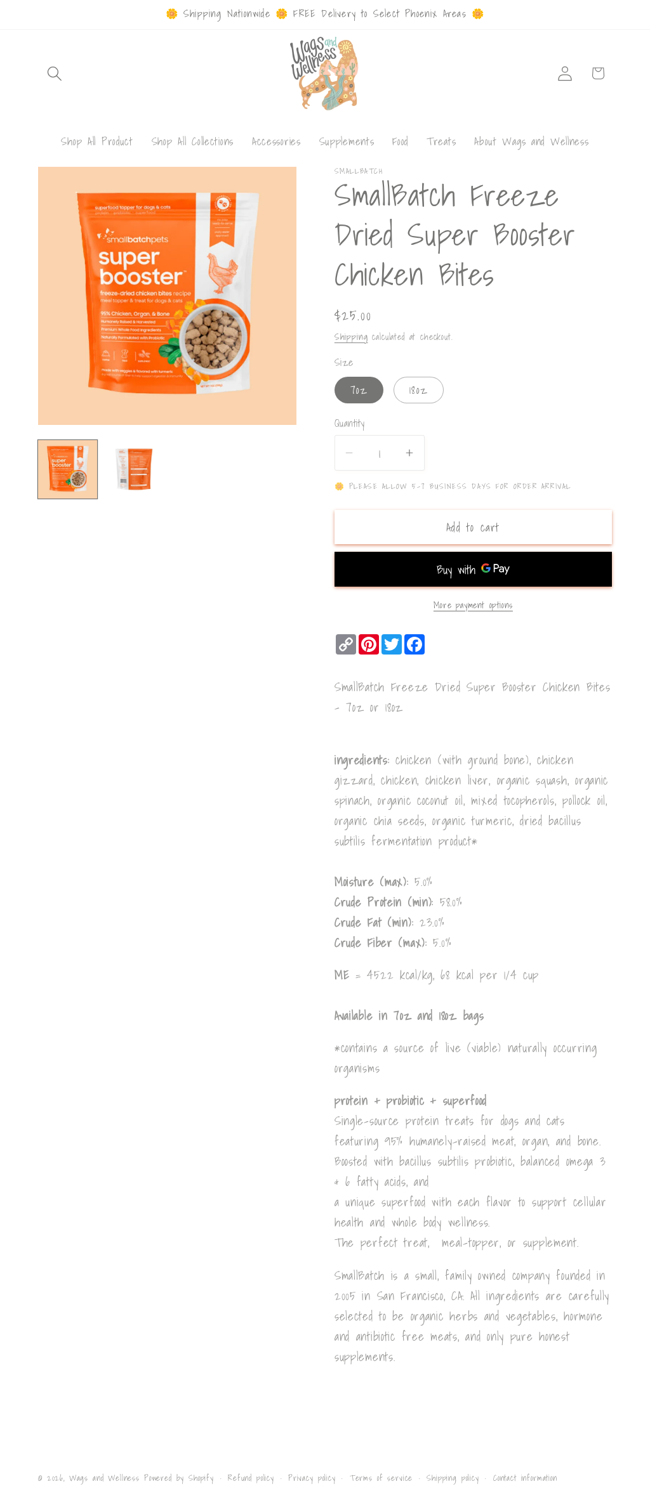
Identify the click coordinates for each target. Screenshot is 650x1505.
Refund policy (251, 1478)
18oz (418, 389)
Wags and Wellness (104, 1478)
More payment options (473, 605)
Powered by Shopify (179, 1478)
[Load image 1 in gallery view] (67, 469)
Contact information (525, 1478)
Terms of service (381, 1478)
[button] (55, 73)
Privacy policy (312, 1478)
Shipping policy (453, 1478)
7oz (359, 389)
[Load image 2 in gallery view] (134, 469)
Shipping (351, 336)
